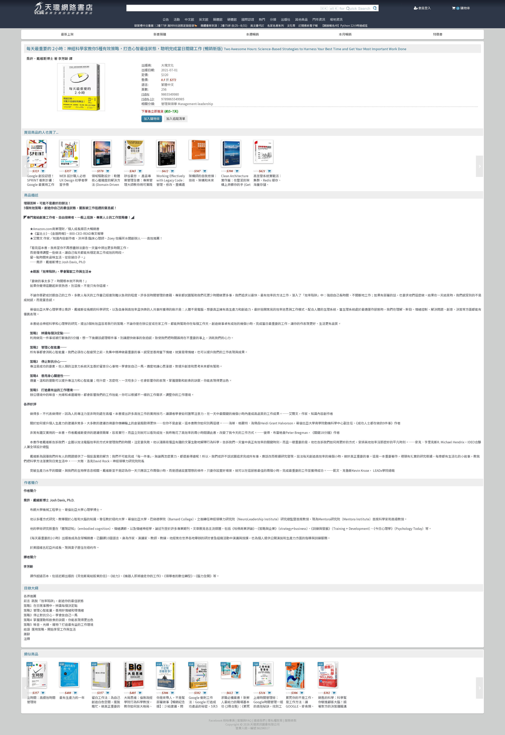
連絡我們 (260, 720)
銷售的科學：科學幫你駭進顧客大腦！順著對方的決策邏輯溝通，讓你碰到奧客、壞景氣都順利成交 (332, 706)
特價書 (437, 34)
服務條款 (290, 720)
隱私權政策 (275, 720)
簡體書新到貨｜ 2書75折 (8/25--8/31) (224, 25)
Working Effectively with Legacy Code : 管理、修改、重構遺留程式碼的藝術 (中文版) (170, 184)
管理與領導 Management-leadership (187, 103)
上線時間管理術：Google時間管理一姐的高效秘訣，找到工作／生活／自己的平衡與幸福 (268, 706)
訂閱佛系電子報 (308, 25)
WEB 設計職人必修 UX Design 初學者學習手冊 (73, 180)
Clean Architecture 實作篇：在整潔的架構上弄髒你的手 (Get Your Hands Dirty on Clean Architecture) (236, 184)
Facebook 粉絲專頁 (222, 720)
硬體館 (232, 19)
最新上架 (67, 34)
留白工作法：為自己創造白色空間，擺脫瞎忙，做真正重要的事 (106, 704)
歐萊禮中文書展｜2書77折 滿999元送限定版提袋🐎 (165, 25)
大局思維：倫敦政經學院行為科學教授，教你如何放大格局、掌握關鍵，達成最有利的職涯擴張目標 (138, 706)
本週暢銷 (252, 34)
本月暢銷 (345, 34)
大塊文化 (167, 65)
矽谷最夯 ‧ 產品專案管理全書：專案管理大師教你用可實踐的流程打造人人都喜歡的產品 (138, 184)
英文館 (203, 19)
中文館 (189, 19)
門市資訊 (318, 19)
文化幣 (291, 25)
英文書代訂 (257, 25)
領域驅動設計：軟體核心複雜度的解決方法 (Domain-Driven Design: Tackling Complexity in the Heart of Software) (106, 186)
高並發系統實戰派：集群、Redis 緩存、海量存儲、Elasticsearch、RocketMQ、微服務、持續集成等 (267, 186)
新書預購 (159, 34)
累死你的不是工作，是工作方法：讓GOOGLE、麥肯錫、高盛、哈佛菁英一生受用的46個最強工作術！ (300, 708)
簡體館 (218, 19)
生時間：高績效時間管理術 (41, 699)
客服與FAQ (244, 720)
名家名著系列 (275, 25)
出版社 (285, 19)
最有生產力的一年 (72, 697)
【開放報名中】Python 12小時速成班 (344, 25)
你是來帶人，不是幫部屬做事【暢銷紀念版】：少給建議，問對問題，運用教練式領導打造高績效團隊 (170, 706)
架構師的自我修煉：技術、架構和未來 (203, 177)
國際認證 (247, 19)
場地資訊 (336, 19)
